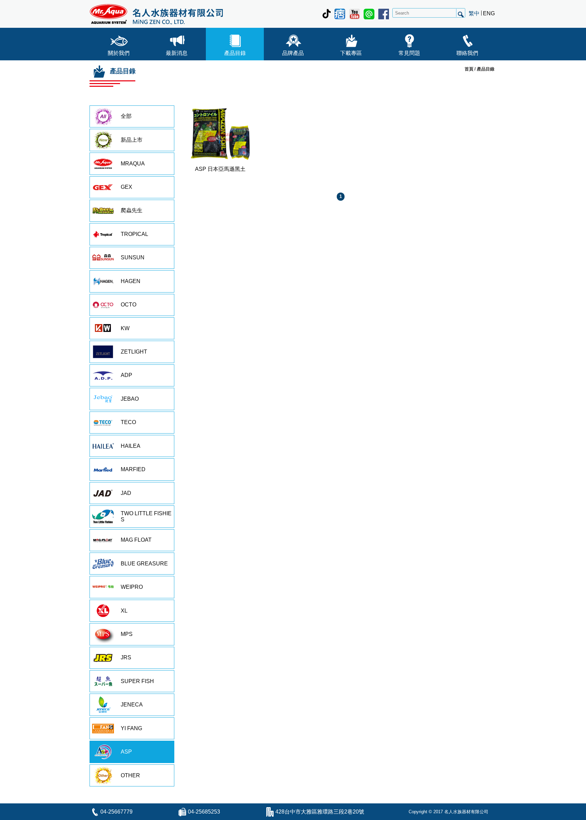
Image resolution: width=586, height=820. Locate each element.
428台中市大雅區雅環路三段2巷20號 (319, 812)
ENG (489, 13)
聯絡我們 (467, 53)
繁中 (474, 13)
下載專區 (351, 53)
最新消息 (177, 53)
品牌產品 (293, 53)
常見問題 (409, 53)
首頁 (469, 69)
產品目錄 (235, 53)
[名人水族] (156, 13)
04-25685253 (204, 812)
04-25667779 (116, 812)
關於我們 (119, 53)
